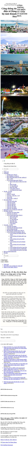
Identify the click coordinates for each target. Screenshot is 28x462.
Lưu (2, 261)
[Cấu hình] (1, 398)
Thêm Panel (4, 260)
